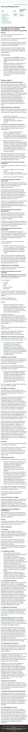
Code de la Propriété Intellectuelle (13, 613)
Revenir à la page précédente (20, 4)
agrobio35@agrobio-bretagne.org (16, 245)
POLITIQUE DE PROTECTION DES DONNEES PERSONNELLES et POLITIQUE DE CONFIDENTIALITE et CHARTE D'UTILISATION (14, 729)
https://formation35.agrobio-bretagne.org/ (10, 340)
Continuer (14, 730)
